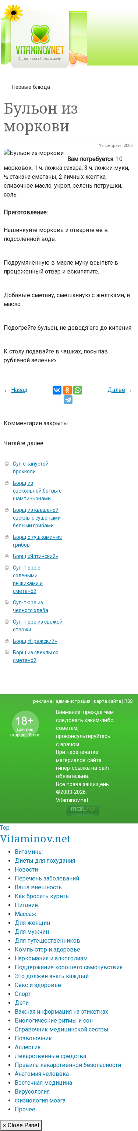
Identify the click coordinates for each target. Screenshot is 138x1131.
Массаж (25, 913)
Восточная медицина (43, 1082)
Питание (26, 905)
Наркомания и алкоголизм (51, 958)
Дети (22, 1002)
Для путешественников (47, 940)
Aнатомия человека (42, 1073)
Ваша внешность (38, 887)
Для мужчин (32, 931)
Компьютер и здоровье (47, 949)
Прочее (25, 1109)
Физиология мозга (40, 1100)
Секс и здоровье (38, 985)
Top (5, 827)
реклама (42, 701)
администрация (73, 701)
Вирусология (32, 1091)
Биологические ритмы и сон (54, 1020)
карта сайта (107, 701)
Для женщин (32, 922)
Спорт (23, 993)
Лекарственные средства (50, 1056)
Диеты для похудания (45, 860)
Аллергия (27, 1047)
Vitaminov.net (35, 838)
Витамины (29, 851)
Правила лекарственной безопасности (68, 1064)
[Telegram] (68, 399)
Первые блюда (30, 87)
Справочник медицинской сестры (62, 1029)
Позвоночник (33, 1038)
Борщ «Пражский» (35, 641)
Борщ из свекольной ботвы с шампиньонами (37, 490)
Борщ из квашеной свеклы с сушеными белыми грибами (37, 517)
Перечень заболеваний (47, 878)
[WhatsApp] (77, 390)
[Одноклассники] (67, 390)
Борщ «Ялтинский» (35, 556)
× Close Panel (21, 1125)
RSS (128, 701)
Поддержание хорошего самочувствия (69, 967)
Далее (116, 389)
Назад (19, 389)
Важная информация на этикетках (61, 1011)
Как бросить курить (42, 896)
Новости (26, 869)
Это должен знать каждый (52, 976)
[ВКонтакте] (57, 390)
